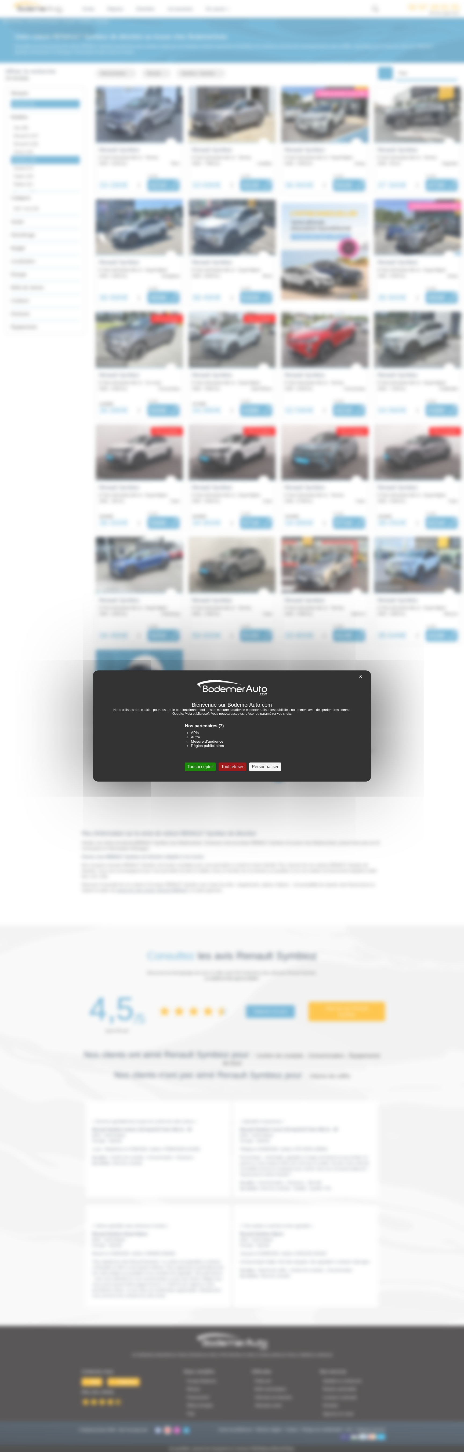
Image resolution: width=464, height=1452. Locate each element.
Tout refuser (232, 766)
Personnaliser (265, 766)
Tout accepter (200, 766)
